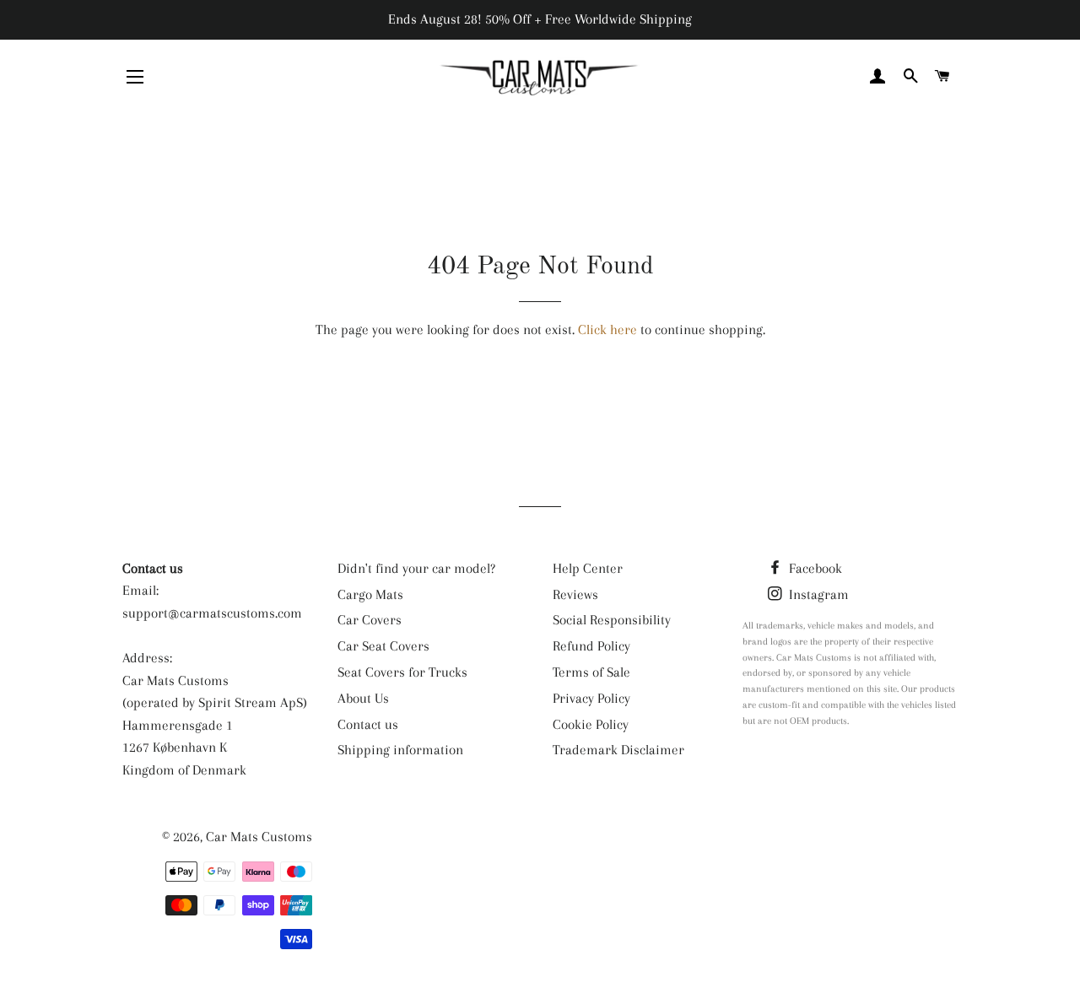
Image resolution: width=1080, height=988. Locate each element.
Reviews (575, 594)
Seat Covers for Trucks (402, 672)
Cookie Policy (591, 724)
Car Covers (370, 620)
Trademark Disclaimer (618, 750)
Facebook (814, 568)
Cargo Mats (370, 594)
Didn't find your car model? (416, 568)
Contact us (368, 724)
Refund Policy (591, 646)
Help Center (588, 568)
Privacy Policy (591, 698)
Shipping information (400, 750)
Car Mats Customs (259, 837)
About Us (363, 698)
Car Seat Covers (383, 646)
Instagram (817, 594)
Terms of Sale (591, 672)
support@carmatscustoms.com (212, 613)
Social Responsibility (612, 620)
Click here (607, 329)
